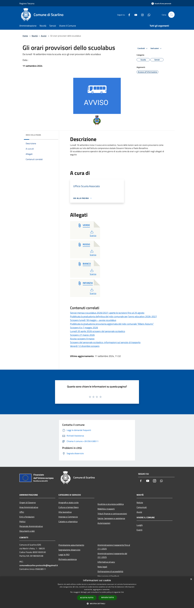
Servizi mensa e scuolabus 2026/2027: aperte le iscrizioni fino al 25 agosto (107, 313)
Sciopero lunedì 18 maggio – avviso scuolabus (93, 320)
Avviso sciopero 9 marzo (82, 338)
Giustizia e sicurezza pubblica (111, 504)
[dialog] (97, 592)
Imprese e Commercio (68, 516)
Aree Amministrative (28, 507)
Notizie (140, 502)
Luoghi (140, 525)
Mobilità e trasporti (106, 508)
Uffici (21, 512)
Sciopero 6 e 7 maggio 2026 (84, 327)
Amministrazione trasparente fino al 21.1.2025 (114, 546)
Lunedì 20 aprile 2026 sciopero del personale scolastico (97, 331)
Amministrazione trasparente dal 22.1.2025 (112, 555)
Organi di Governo (27, 502)
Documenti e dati (27, 531)
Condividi (141, 48)
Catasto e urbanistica (67, 521)
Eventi (139, 529)
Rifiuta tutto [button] (107, 597)
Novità (35, 35)
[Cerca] (171, 14)
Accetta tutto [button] (86, 598)
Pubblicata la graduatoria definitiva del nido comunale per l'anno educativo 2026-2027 (113, 316)
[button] (97, 603)
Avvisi (43, 35)
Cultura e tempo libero (68, 507)
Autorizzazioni (104, 523)
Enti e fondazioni (26, 516)
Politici (22, 521)
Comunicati (142, 507)
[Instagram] (141, 14)
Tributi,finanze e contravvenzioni (112, 513)
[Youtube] (134, 14)
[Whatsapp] (148, 14)
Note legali (102, 566)
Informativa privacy (106, 561)
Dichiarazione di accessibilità (110, 571)
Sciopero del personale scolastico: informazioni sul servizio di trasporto (105, 342)
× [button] (191, 579)
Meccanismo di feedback (108, 576)
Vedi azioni (154, 48)
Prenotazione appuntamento (71, 545)
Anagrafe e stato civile (68, 502)
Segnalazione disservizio (69, 549)
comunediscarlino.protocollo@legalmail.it (38, 565)
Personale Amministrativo (31, 526)
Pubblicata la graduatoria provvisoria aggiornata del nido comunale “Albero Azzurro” (112, 324)
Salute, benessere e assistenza (111, 518)
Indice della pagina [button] (33, 135)
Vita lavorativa (65, 512)
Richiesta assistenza (67, 559)
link (122, 592)
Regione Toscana (26, 3)
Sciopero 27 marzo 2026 (82, 335)
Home (25, 35)
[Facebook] (128, 14)
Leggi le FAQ (64, 554)
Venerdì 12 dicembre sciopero (85, 346)
